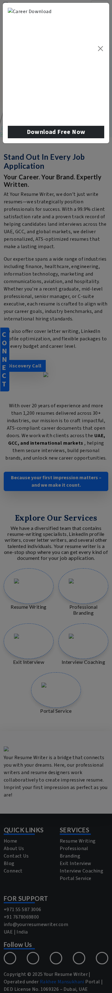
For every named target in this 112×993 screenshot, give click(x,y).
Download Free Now (56, 132)
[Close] (100, 48)
